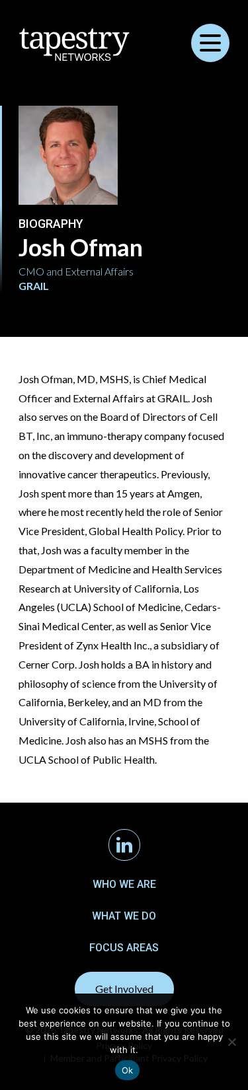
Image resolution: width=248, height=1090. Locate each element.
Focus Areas (124, 947)
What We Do (124, 916)
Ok (128, 1070)
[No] (231, 1041)
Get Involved (124, 988)
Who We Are (124, 884)
